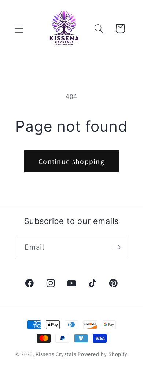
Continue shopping (71, 161)
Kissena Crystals (56, 353)
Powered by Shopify (103, 353)
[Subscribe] (117, 247)
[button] (18, 28)
